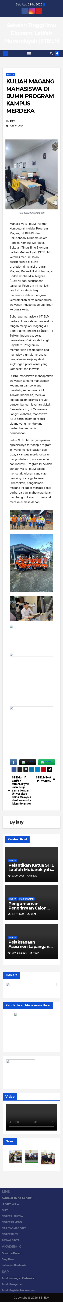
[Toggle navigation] (29, 53)
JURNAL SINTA (11, 1240)
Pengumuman (26, 899)
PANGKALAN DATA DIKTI (17, 1198)
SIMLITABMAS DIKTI (14, 1228)
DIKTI (5, 1210)
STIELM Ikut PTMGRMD (43, 779)
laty (12, 121)
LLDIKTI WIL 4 (10, 1204)
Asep (33, 914)
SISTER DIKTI (10, 1234)
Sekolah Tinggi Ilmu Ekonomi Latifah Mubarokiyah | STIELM (31, 33)
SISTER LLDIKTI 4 (12, 1216)
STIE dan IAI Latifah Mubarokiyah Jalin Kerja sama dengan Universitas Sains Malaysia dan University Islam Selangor (21, 790)
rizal (33, 875)
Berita (10, 74)
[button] (51, 53)
